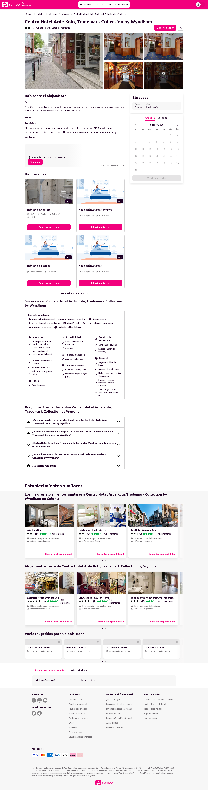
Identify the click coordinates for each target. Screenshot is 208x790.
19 (150, 156)
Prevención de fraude (115, 727)
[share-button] (180, 27)
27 (157, 163)
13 (157, 149)
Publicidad (73, 727)
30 (177, 163)
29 (171, 163)
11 (143, 149)
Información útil (113, 713)
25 (143, 163)
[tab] (49, 670)
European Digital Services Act (119, 718)
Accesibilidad (112, 723)
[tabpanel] (104, 680)
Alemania (53, 14)
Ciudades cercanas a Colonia (49, 670)
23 (177, 156)
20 (157, 156)
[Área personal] (200, 4)
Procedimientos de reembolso (119, 704)
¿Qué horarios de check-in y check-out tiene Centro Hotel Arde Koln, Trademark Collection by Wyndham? (69, 422)
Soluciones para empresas (80, 737)
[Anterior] (136, 124)
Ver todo (30, 137)
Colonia (87, 4)
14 (164, 149)
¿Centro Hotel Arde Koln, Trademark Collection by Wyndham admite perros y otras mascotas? (74, 445)
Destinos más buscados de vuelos (158, 699)
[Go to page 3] (105, 560)
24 (136, 163)
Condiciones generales (79, 704)
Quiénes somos (76, 699)
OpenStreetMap (117, 165)
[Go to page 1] (102, 560)
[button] (64, 61)
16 (177, 149)
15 (171, 149)
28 (164, 163)
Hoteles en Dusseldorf (45, 680)
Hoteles (40, 14)
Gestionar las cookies (78, 718)
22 (171, 156)
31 (136, 170)
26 (150, 163)
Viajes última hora (151, 713)
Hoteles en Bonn (88, 680)
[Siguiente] (177, 124)
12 (150, 149)
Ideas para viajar (150, 718)
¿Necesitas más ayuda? (44, 466)
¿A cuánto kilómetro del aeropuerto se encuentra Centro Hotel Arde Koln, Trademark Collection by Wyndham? (72, 433)
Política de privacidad (78, 709)
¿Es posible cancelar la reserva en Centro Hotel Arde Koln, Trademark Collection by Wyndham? (70, 456)
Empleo (72, 723)
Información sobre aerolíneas (119, 709)
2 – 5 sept (98, 4)
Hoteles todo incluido (153, 709)
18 (143, 156)
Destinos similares (77, 670)
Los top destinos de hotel (155, 704)
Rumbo (29, 14)
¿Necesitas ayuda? (114, 699)
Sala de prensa (75, 732)
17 (136, 156)
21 (164, 156)
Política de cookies (77, 713)
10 (136, 149)
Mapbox (106, 165)
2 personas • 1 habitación (117, 4)
